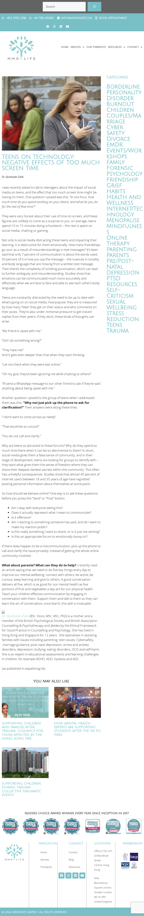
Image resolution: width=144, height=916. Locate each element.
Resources (115, 47)
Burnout (120, 104)
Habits (115, 191)
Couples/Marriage (123, 119)
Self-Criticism (119, 293)
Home (64, 47)
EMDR (114, 145)
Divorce (118, 139)
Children (120, 110)
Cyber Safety (115, 130)
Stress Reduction (122, 316)
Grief (114, 185)
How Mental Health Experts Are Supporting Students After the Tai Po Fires (77, 729)
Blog (71, 859)
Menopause (123, 220)
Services (75, 47)
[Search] (94, 6)
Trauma (117, 331)
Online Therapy (118, 241)
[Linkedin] (61, 26)
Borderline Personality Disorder (124, 92)
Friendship (122, 180)
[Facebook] (47, 26)
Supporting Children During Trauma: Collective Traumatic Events (21, 789)
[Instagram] (54, 26)
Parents (117, 255)
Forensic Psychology (124, 171)
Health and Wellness (123, 200)
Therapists (46, 867)
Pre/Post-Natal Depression (122, 267)
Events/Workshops (124, 154)
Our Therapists (96, 47)
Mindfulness (124, 229)
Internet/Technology (124, 212)
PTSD (113, 278)
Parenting (121, 249)
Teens (114, 325)
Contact (133, 47)
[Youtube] (67, 26)
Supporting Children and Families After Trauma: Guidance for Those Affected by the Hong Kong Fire (22, 731)
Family (115, 162)
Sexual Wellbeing (121, 305)
